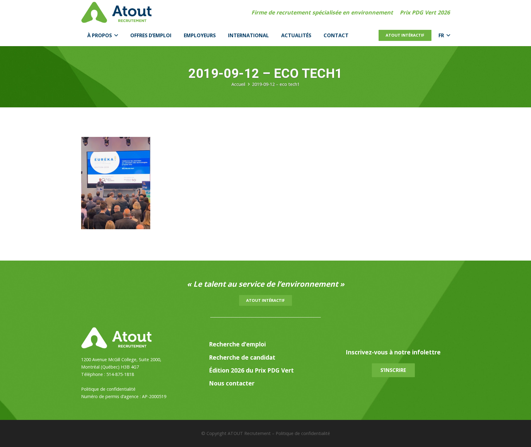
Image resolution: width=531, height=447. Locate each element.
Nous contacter (231, 383)
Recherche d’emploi (237, 344)
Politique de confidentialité (108, 389)
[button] (115, 35)
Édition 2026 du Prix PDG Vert (251, 370)
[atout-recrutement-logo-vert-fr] (116, 12)
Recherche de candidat (242, 357)
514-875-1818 (120, 374)
